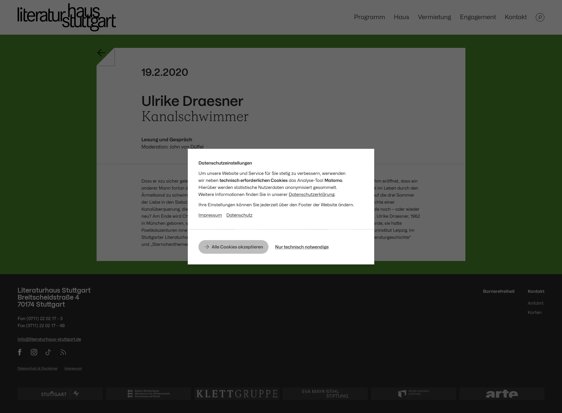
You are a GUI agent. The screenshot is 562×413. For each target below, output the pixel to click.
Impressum (210, 214)
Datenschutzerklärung (311, 194)
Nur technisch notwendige (302, 246)
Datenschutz (239, 214)
